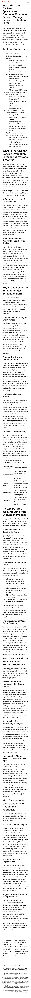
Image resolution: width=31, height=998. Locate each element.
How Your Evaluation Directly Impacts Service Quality (17, 67)
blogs (18, 994)
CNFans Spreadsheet (9, 2)
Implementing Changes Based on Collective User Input (18, 128)
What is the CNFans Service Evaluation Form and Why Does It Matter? (17, 56)
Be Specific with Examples (18, 137)
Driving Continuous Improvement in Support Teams (17, 117)
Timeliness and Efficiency (18, 90)
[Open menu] (28, 2)
